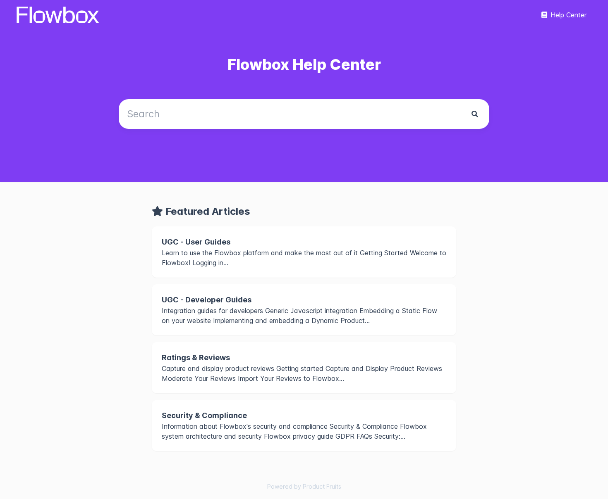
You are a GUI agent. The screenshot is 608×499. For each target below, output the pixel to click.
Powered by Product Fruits (304, 486)
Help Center (568, 15)
